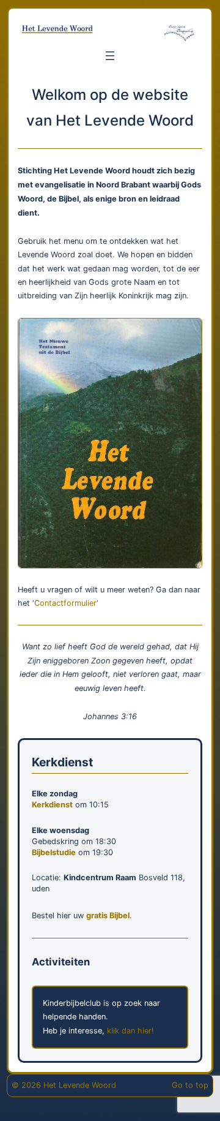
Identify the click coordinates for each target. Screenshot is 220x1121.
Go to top (190, 1085)
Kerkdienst (52, 804)
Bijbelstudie (54, 852)
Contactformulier (65, 603)
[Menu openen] (110, 55)
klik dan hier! (129, 1030)
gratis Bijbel (108, 915)
